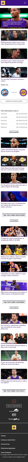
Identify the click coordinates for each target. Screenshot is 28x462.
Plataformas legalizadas (8, 448)
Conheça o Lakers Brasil (8, 440)
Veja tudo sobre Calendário (14, 302)
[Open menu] (25, 3)
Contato (3, 436)
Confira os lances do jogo (14, 101)
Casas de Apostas (6, 452)
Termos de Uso (5, 444)
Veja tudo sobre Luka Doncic (14, 391)
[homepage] (3, 2)
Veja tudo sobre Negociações (14, 215)
